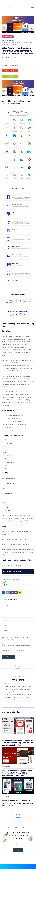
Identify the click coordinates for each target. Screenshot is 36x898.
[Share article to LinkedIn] (16, 592)
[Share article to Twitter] (8, 592)
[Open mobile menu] (32, 8)
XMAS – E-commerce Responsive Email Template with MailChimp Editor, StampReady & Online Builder (17, 773)
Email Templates (7, 36)
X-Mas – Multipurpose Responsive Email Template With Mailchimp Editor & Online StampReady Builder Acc (17, 742)
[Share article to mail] (20, 592)
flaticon (7, 497)
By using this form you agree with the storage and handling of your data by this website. (17, 638)
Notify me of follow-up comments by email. (17, 645)
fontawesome (9, 493)
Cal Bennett (7, 57)
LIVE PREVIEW (10, 70)
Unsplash (7, 510)
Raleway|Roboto (10, 483)
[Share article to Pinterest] (12, 592)
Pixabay (7, 507)
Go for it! (18, 850)
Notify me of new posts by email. (13, 651)
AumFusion (15, 579)
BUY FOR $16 (10, 76)
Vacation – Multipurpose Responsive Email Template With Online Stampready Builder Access (17, 803)
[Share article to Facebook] (3, 592)
